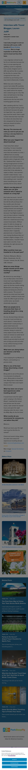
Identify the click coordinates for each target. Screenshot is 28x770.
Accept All (14, 759)
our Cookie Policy (12, 755)
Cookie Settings (14, 766)
